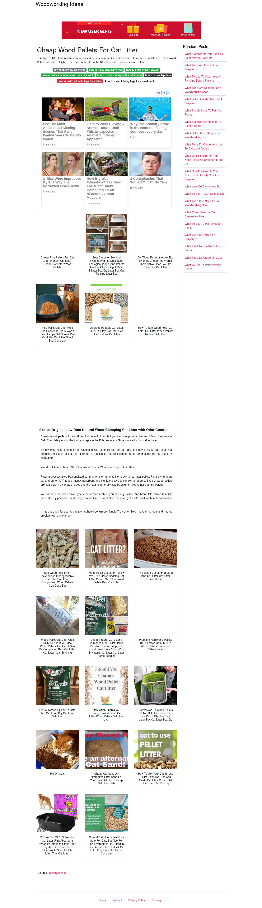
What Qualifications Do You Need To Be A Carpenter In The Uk (204, 160)
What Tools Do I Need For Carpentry (200, 237)
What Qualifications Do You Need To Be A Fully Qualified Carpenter (202, 175)
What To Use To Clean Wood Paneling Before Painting (202, 78)
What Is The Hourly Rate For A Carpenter (203, 101)
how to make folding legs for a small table (130, 81)
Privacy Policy (136, 900)
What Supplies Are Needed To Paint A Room (203, 124)
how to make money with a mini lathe (119, 75)
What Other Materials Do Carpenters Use (200, 214)
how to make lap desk (158, 75)
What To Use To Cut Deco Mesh (204, 194)
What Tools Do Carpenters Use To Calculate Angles (203, 146)
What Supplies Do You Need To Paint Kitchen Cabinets (204, 56)
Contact (117, 900)
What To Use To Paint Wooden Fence (203, 225)
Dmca (102, 900)
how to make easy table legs (106, 69)
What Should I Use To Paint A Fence (203, 112)
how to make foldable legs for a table (80, 81)
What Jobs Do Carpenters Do (202, 186)
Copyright (157, 900)
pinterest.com (57, 873)
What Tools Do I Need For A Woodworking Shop (202, 203)
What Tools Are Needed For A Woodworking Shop (203, 90)
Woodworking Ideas (59, 3)
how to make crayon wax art (142, 69)
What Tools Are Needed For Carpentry (202, 67)
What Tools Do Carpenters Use (203, 257)
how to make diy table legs (69, 69)
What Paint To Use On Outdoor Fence (203, 248)
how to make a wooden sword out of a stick (67, 75)
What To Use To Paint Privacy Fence (203, 267)
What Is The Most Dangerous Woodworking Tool (202, 135)
